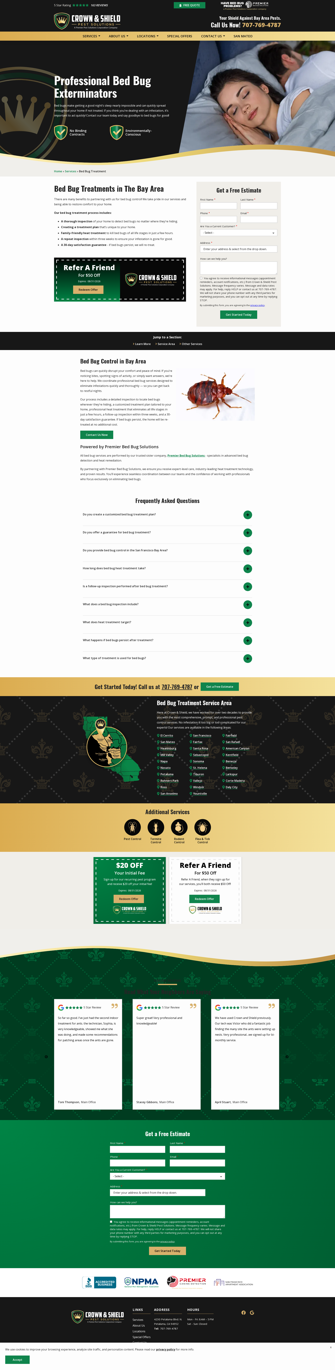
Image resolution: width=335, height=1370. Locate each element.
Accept (17, 1360)
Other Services (192, 344)
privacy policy (257, 305)
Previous (46, 1057)
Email (243, 213)
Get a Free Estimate (219, 687)
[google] (252, 1312)
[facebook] (243, 1312)
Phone (204, 213)
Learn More (143, 344)
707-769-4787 (177, 687)
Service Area (166, 344)
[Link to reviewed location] (88, 1008)
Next (287, 1057)
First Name (206, 199)
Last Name (247, 199)
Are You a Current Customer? (217, 226)
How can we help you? (213, 258)
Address (205, 243)
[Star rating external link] (92, 5)
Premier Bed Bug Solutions (186, 455)
